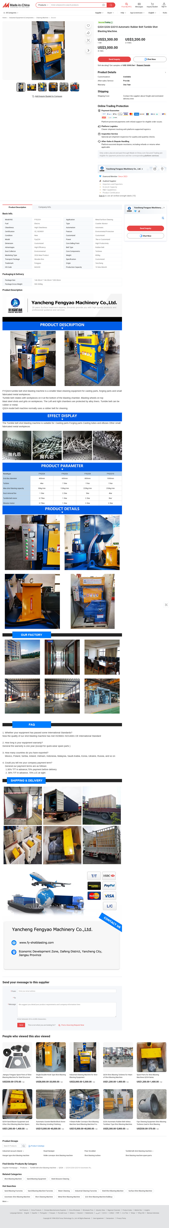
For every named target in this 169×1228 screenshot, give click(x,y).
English (26, 1213)
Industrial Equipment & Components (21, 18)
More (4, 1201)
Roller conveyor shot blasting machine (58, 1155)
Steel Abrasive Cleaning (60, 1179)
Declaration (110, 1218)
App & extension (136, 13)
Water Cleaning (64, 1191)
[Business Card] (163, 217)
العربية (98, 1213)
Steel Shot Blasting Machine (112, 1191)
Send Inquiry (114, 59)
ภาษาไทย (125, 1213)
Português (43, 1213)
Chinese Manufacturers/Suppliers (55, 1210)
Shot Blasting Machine (13, 1179)
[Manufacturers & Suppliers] (15, 5)
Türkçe (133, 1213)
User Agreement (98, 1218)
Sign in (164, 6)
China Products (36, 1210)
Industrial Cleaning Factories (86, 1191)
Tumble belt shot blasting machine (139, 1151)
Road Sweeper (49, 1151)
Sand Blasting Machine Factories (40, 1191)
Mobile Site (138, 1210)
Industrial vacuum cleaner (12, 1151)
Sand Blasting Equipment (36, 1179)
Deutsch (80, 1213)
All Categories (11, 13)
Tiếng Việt (141, 1213)
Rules (165, 13)
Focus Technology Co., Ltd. (68, 1218)
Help (122, 13)
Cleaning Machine (42, 18)
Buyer (110, 13)
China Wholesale (74, 1210)
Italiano (72, 1213)
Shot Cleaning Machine (44, 1197)
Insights (147, 1210)
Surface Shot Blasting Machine (140, 1191)
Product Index (127, 1210)
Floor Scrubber (90, 1151)
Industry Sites (100, 1210)
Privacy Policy (121, 1218)
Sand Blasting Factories (13, 1191)
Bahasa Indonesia (153, 1213)
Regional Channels (114, 1210)
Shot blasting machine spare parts (139, 1155)
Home (4, 18)
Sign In (102, 195)
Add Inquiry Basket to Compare (48, 96)
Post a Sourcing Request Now (71, 1025)
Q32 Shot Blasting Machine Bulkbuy (98, 1197)
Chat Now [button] (151, 59)
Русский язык (62, 1213)
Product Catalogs (37, 1146)
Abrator (53, 18)
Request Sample (143, 65)
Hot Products (23, 1210)
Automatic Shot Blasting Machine (17, 1197)
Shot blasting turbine (92, 1155)
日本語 (111, 1213)
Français (52, 1213)
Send (21, 1025)
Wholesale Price (88, 1210)
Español (34, 1213)
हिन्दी (117, 1213)
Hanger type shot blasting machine (15, 1155)
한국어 (104, 1213)
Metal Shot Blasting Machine (69, 1197)
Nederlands (89, 1213)
